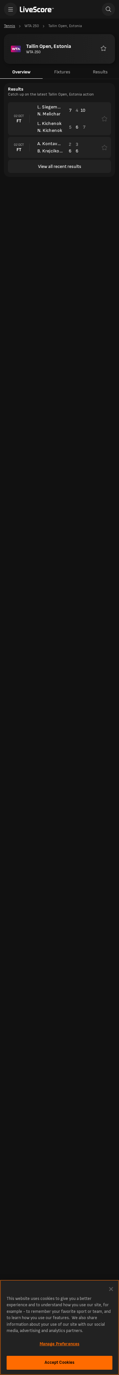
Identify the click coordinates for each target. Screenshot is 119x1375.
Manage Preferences (59, 1344)
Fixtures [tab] (62, 72)
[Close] (111, 1289)
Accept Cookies (60, 1362)
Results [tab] (100, 72)
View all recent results (59, 166)
